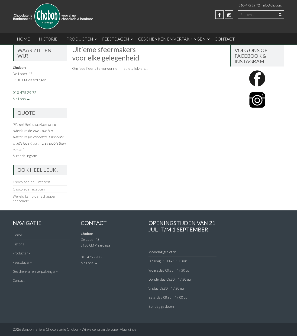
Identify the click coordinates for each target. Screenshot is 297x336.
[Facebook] (219, 14)
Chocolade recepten (29, 189)
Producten (80, 38)
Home (23, 38)
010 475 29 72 (24, 92)
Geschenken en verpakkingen (172, 38)
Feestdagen (115, 38)
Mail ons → (21, 98)
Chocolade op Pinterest (31, 182)
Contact (225, 38)
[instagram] (229, 14)
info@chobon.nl (273, 5)
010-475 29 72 (249, 5)
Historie (48, 38)
